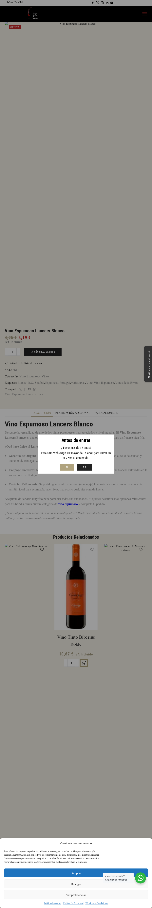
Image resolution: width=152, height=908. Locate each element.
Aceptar (76, 873)
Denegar (76, 884)
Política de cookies (52, 903)
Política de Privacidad (73, 903)
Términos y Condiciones (97, 903)
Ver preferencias (76, 895)
